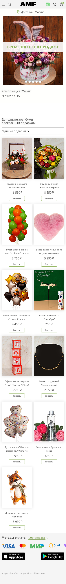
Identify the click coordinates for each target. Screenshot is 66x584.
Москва (39, 12)
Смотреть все (36, 537)
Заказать (17, 198)
